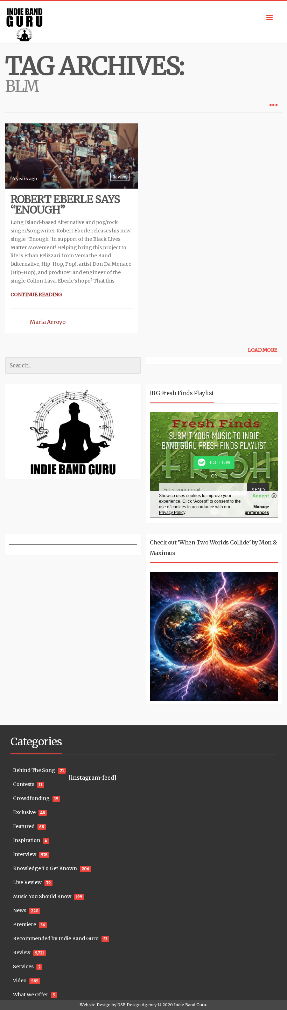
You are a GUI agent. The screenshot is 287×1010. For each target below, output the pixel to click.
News (19, 910)
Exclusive (24, 812)
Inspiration (26, 840)
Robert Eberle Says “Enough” (65, 204)
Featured (24, 826)
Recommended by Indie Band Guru (56, 938)
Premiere (24, 924)
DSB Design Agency (136, 1004)
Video (20, 980)
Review (119, 176)
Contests (23, 784)
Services (23, 966)
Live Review (27, 882)
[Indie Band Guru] (143, 22)
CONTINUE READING (36, 294)
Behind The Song (34, 770)
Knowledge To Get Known (45, 868)
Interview (24, 854)
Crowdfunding (31, 798)
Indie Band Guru (190, 1004)
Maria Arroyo (47, 321)
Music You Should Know (42, 896)
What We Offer (30, 994)
